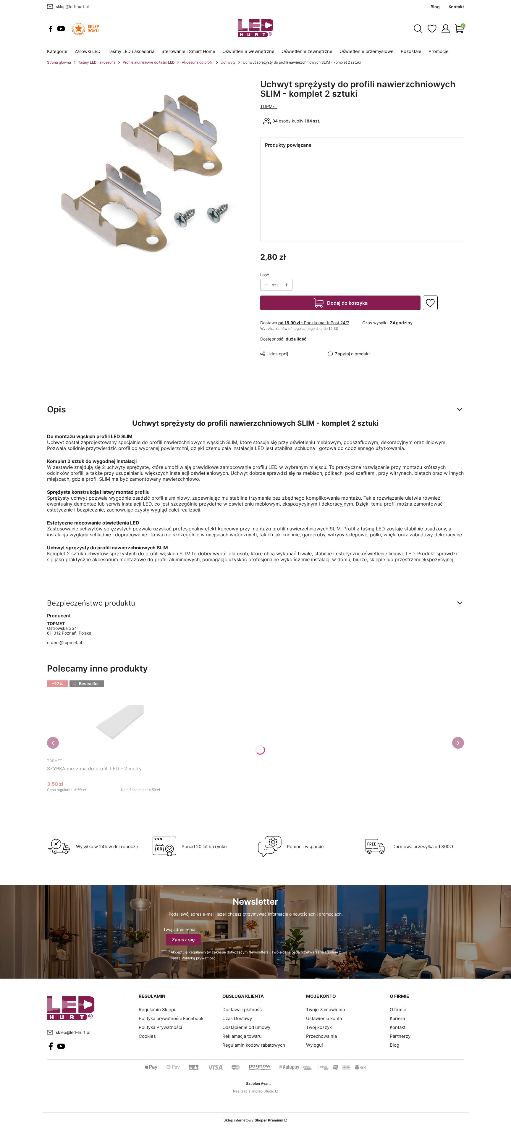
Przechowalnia (321, 1036)
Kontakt (397, 1027)
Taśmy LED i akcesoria (97, 62)
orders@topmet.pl (64, 642)
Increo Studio (263, 1091)
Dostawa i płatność (242, 1009)
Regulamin (197, 952)
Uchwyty (228, 62)
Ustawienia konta (324, 1018)
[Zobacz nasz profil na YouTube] (61, 29)
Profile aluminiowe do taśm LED (149, 62)
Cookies (147, 1036)
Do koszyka (113, 800)
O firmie (398, 1009)
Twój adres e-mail (180, 929)
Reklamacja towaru (242, 1036)
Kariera (397, 1018)
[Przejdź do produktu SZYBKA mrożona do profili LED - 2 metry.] (121, 717)
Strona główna (59, 62)
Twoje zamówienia (325, 1009)
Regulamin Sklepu (158, 1009)
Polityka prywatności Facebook (171, 1018)
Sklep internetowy (253, 1120)
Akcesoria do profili (198, 62)
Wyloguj (314, 1045)
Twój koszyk (319, 1027)
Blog (394, 1045)
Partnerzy (400, 1036)
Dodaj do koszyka (347, 303)
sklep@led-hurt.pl (72, 6)
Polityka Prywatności (160, 1027)
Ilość (264, 274)
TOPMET (268, 106)
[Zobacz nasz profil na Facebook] (50, 29)
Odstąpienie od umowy (246, 1027)
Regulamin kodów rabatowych (253, 1045)
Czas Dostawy (237, 1018)
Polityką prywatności (199, 958)
